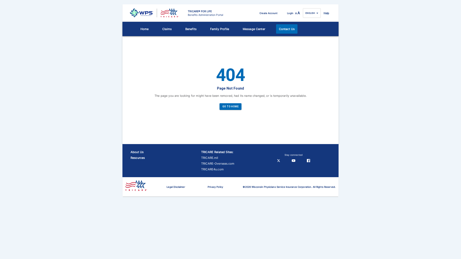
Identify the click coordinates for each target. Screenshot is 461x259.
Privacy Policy (215, 186)
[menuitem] (145, 29)
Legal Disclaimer (176, 186)
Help (326, 13)
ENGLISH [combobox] (310, 13)
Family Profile (219, 29)
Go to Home (230, 106)
